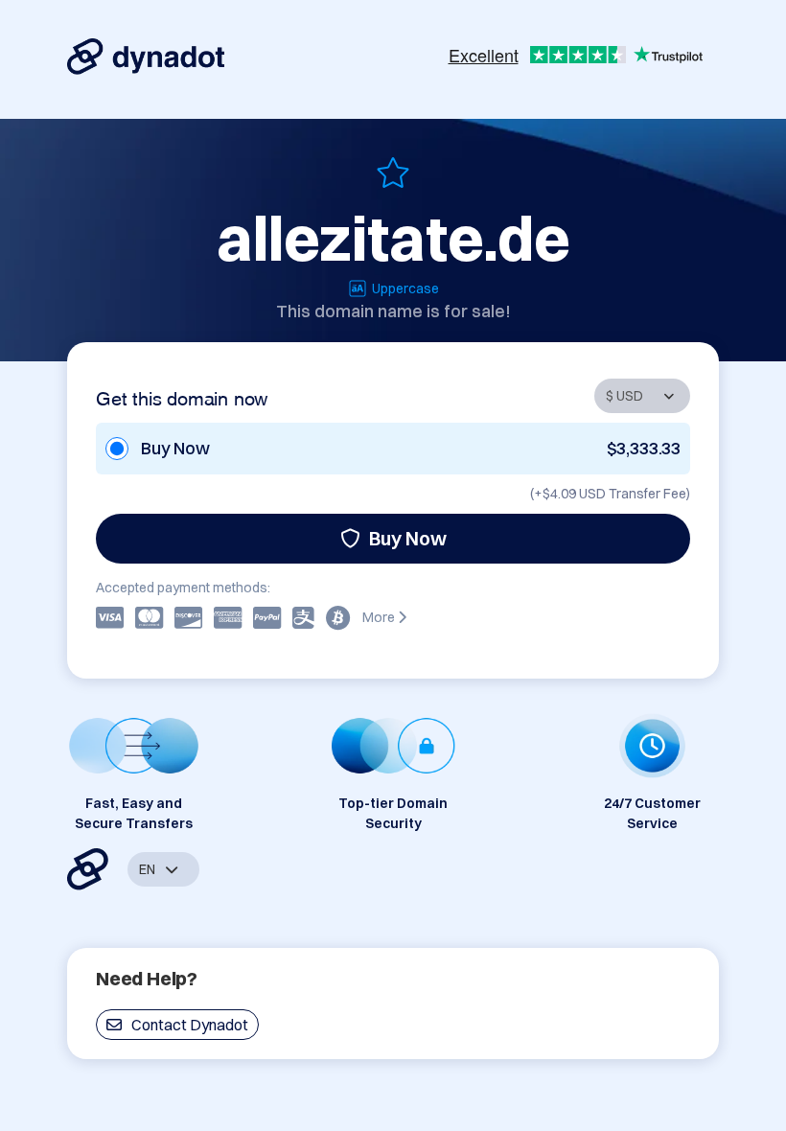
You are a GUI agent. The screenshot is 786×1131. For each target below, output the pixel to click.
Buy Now (408, 538)
